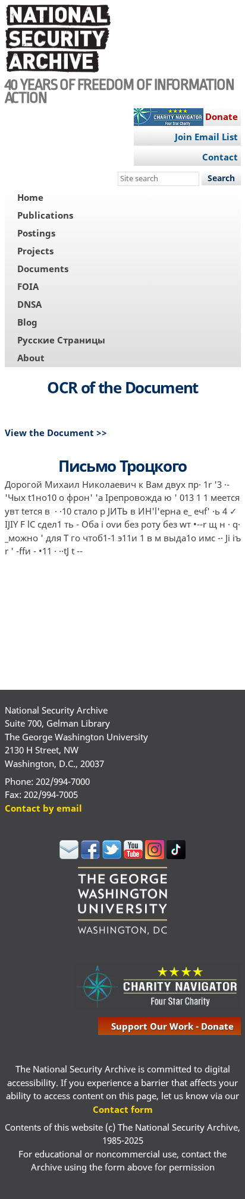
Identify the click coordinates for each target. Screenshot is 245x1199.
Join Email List (206, 137)
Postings (36, 233)
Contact (220, 157)
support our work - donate (172, 1026)
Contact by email (43, 808)
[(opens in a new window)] (68, 856)
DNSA (29, 304)
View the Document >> (56, 432)
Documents (42, 268)
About (31, 358)
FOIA (28, 286)
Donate (221, 116)
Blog (27, 322)
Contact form (123, 1109)
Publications (45, 215)
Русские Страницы (61, 340)
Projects (35, 251)
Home (30, 197)
